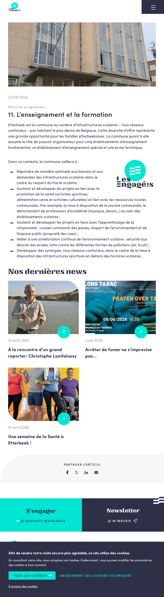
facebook (67, 472)
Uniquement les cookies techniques (96, 575)
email (96, 472)
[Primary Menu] (153, 7)
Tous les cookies (30, 575)
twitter (76, 472)
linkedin (86, 472)
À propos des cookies (23, 586)
